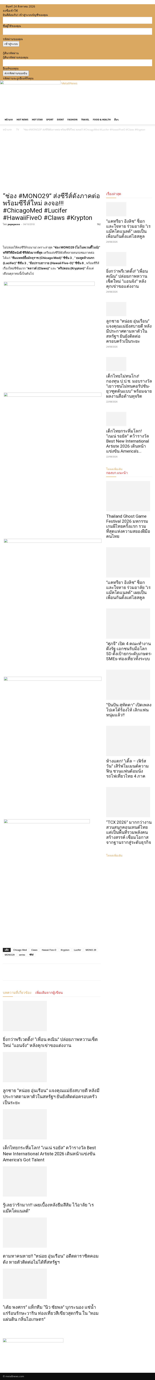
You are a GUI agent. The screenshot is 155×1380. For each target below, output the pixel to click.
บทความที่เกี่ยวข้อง (17, 993)
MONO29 (10, 954)
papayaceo (14, 224)
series (22, 954)
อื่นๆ (116, 119)
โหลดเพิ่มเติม (114, 855)
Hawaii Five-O (49, 949)
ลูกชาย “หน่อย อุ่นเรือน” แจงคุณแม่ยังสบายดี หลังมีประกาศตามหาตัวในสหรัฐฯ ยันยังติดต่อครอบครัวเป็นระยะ (51, 1096)
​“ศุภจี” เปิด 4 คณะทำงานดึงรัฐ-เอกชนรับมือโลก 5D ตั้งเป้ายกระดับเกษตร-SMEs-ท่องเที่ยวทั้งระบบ (129, 651)
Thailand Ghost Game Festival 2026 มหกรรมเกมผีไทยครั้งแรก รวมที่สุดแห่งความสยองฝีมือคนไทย (128, 526)
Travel (85, 119)
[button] (147, 115)
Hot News (22, 119)
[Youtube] (51, 6)
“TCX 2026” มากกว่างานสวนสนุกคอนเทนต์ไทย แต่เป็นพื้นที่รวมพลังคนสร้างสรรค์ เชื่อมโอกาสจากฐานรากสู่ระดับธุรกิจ (129, 832)
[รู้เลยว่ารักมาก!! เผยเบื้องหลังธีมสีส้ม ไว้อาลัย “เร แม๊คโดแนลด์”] (52, 1181)
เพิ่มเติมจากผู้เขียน (49, 993)
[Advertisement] (77, 162)
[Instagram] (45, 6)
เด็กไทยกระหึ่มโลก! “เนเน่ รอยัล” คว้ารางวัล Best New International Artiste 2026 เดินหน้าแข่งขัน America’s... (127, 441)
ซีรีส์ (31, 954)
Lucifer (77, 949)
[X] (48, 6)
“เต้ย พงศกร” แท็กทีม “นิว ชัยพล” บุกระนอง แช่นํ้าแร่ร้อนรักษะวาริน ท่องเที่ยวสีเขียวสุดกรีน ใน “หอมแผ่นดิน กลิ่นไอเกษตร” (51, 1313)
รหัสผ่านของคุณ (13, 39)
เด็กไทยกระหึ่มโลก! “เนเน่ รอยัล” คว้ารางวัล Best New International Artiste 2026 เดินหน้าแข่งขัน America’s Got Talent (49, 1153)
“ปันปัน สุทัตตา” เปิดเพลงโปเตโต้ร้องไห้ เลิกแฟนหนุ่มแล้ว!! (128, 709)
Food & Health (102, 119)
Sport (49, 119)
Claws (34, 949)
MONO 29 (91, 949)
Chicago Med (20, 949)
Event (60, 119)
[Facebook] (42, 6)
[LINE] (25, 233)
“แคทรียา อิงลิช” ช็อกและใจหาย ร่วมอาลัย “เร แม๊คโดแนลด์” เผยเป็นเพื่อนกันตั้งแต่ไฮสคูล (128, 229)
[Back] (56, 6)
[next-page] (6, 1328)
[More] (44, 233)
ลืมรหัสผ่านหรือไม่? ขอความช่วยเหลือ (26, 49)
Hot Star (37, 119)
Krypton (65, 949)
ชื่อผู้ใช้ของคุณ (12, 26)
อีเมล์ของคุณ (11, 68)
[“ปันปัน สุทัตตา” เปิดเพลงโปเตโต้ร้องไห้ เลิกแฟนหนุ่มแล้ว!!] (129, 685)
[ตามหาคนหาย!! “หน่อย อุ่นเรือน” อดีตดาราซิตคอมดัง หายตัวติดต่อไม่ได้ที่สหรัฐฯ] (52, 1233)
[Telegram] (35, 233)
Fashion (72, 119)
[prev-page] (4, 1328)
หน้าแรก (9, 119)
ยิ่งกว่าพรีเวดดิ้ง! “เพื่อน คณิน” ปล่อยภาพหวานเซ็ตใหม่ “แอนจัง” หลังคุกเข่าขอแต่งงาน (127, 279)
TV (17, 129)
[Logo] (3, 113)
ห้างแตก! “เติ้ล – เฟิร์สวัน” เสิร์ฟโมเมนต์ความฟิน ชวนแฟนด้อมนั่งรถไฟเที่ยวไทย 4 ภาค (127, 769)
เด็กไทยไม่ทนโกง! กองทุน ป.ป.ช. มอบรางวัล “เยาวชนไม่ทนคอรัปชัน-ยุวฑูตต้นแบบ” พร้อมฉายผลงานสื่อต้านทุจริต (129, 386)
